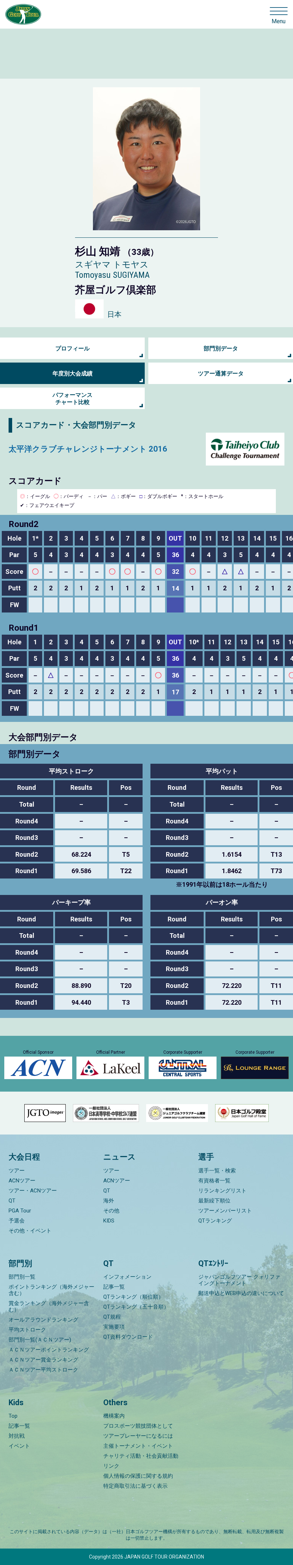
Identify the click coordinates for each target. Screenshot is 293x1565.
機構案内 (114, 1416)
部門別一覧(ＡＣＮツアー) (40, 1340)
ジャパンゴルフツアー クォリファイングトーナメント (239, 1280)
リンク (111, 1466)
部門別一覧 (22, 1277)
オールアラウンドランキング (43, 1320)
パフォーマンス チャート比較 (73, 398)
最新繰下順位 (214, 1200)
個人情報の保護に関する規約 (138, 1476)
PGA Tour (20, 1210)
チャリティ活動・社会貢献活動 (140, 1456)
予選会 (17, 1220)
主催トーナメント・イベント (138, 1446)
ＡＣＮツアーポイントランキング (49, 1350)
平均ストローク (27, 1330)
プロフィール (72, 348)
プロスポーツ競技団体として (138, 1426)
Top (13, 1416)
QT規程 (112, 1317)
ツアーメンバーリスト (225, 1210)
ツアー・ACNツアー (33, 1190)
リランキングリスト (222, 1190)
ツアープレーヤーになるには (138, 1436)
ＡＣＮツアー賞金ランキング (43, 1360)
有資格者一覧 (214, 1180)
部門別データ (221, 348)
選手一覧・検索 (217, 1170)
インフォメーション (127, 1277)
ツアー (17, 1170)
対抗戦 (17, 1436)
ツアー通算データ (221, 373)
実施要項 (114, 1327)
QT (12, 1200)
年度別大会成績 (73, 373)
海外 (108, 1200)
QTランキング (215, 1220)
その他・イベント (30, 1230)
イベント (19, 1446)
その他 (111, 1210)
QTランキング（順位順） (133, 1297)
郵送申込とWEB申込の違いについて (241, 1293)
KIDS (108, 1220)
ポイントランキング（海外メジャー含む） (51, 1290)
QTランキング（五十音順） (136, 1307)
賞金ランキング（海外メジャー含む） (49, 1306)
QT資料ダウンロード (128, 1337)
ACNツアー (22, 1180)
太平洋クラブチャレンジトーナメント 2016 (88, 448)
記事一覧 (114, 1287)
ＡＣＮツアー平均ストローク (43, 1370)
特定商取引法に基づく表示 (135, 1486)
